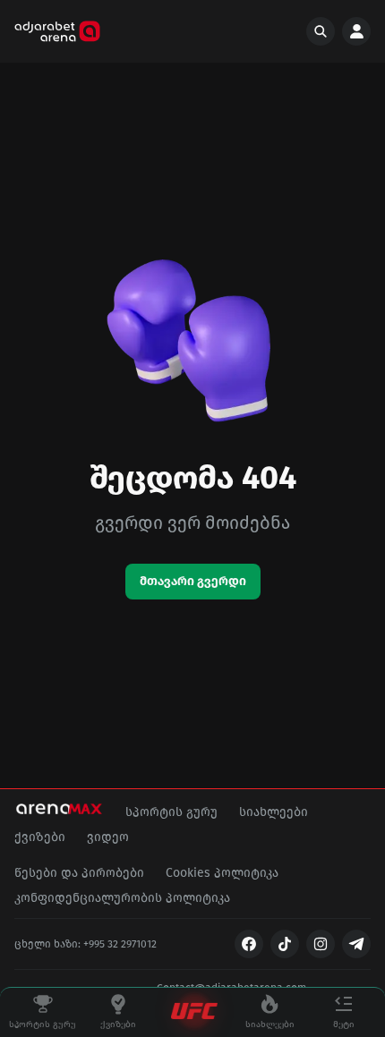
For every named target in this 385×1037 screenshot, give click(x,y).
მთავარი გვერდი (193, 581)
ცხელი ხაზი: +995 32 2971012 (85, 944)
